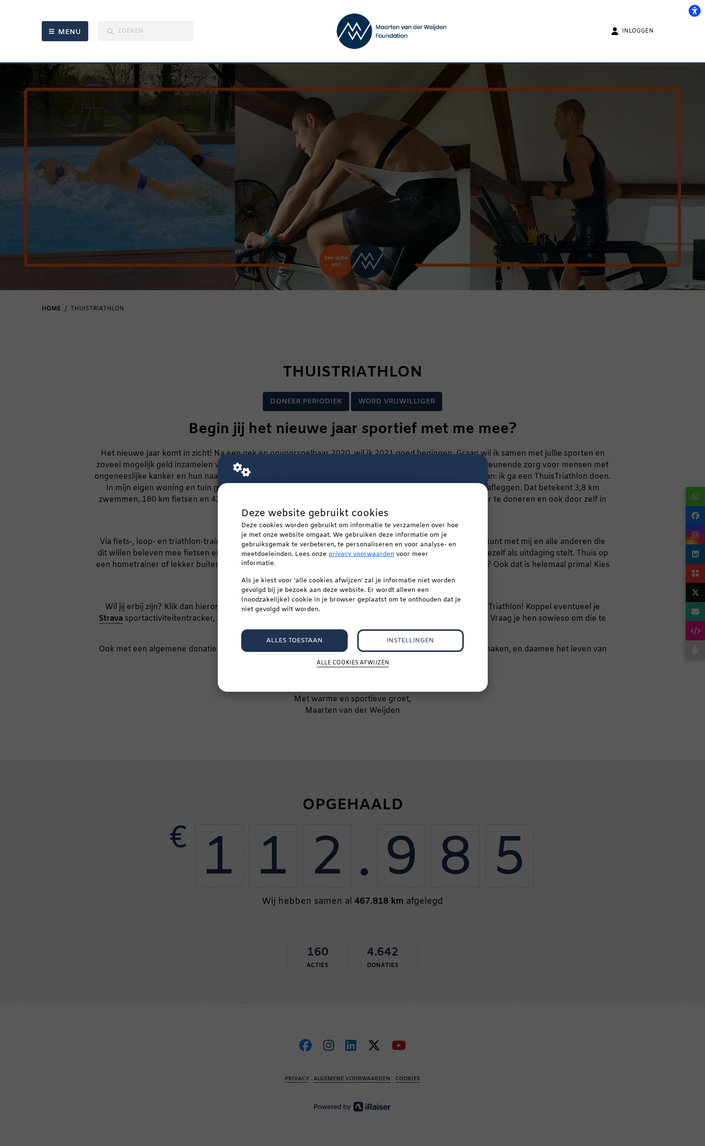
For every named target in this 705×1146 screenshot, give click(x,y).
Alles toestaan (294, 641)
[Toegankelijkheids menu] (694, 10)
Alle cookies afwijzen (353, 663)
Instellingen (410, 641)
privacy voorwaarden (361, 554)
